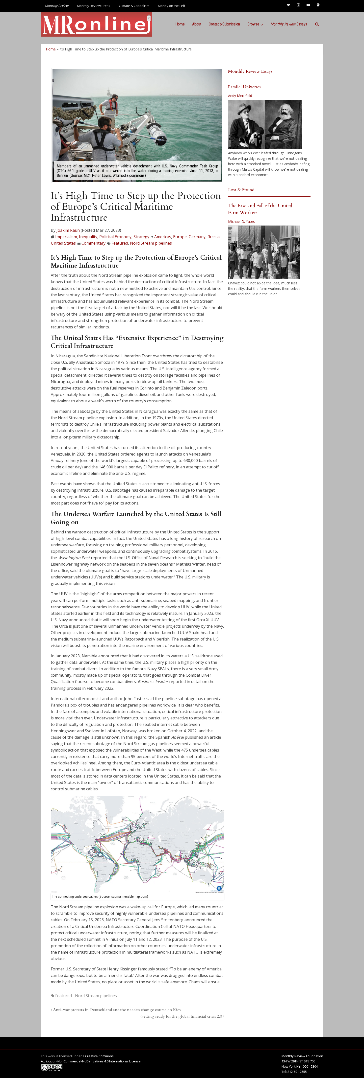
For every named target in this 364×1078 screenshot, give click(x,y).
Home (180, 24)
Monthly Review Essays (250, 71)
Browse (253, 24)
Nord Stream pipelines (151, 243)
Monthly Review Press (93, 5)
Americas (162, 236)
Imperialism (66, 236)
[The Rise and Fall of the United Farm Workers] (264, 252)
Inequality (88, 236)
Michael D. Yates (241, 221)
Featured (119, 243)
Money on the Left (171, 5)
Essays (288, 24)
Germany (197, 236)
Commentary (93, 243)
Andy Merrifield (240, 95)
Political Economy (115, 236)
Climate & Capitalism (134, 5)
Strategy (141, 236)
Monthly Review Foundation (302, 1056)
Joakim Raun (68, 230)
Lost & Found (241, 190)
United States (63, 243)
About (196, 24)
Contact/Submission (224, 24)
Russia (214, 236)
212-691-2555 (297, 1071)
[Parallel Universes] (265, 124)
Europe (180, 236)
